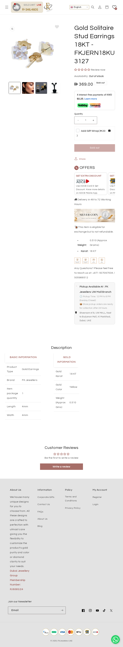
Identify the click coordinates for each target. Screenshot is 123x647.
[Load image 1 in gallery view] (14, 88)
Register (97, 497)
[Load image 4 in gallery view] (54, 88)
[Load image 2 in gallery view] (28, 88)
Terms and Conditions (71, 499)
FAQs (40, 512)
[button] (6, 7)
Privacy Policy (72, 508)
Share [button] (82, 159)
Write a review (61, 466)
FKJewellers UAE (65, 641)
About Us (42, 519)
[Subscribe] (62, 610)
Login (95, 504)
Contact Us (43, 504)
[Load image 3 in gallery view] (41, 88)
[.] (17, 7)
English (77, 7)
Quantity (78, 114)
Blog (39, 526)
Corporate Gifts (45, 497)
